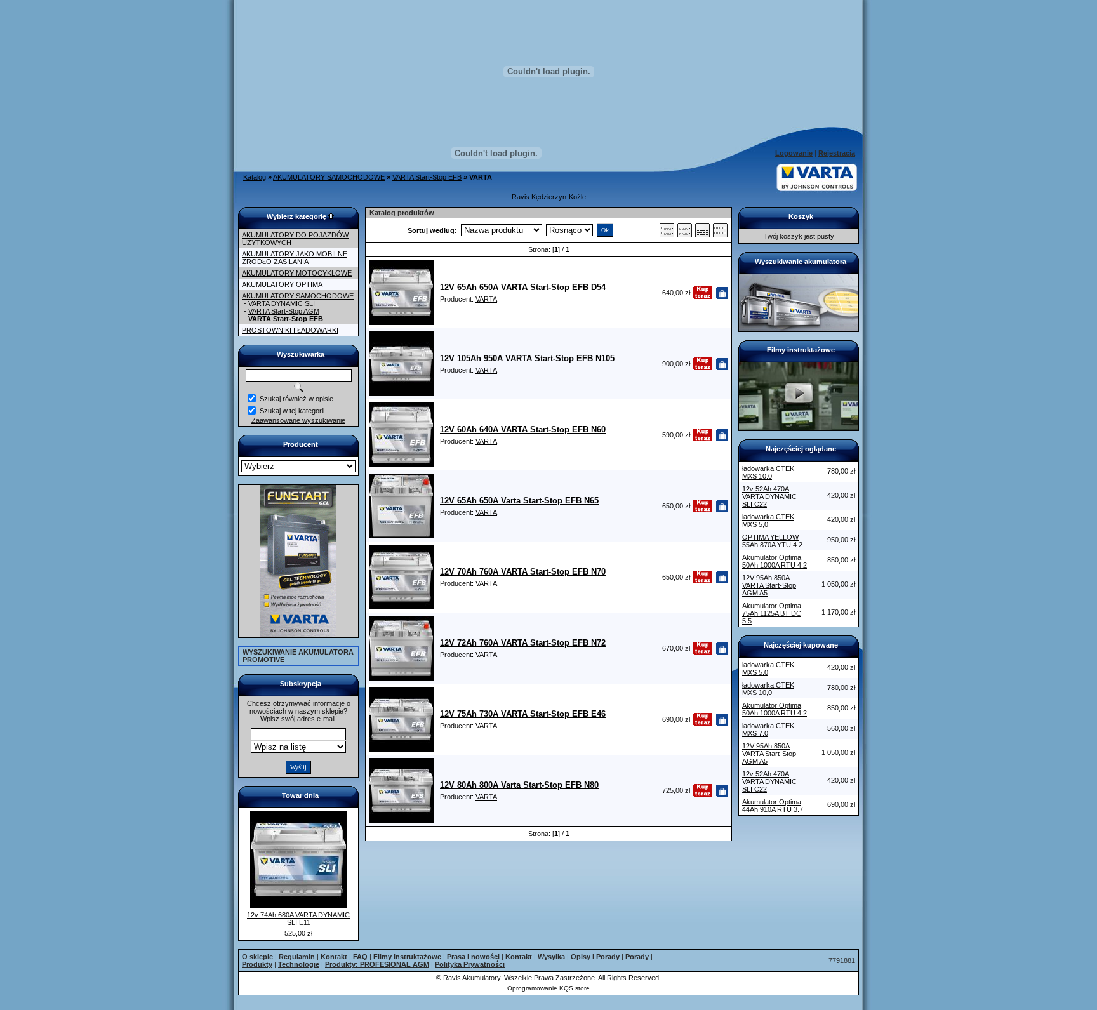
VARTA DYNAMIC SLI (281, 303)
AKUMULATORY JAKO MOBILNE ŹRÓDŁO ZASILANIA (294, 257)
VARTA (486, 299)
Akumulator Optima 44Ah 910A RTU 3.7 (772, 805)
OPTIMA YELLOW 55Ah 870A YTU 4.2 (772, 540)
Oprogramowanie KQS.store (548, 988)
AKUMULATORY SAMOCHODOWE (329, 177)
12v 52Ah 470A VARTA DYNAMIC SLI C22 (769, 496)
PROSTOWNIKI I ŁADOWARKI (290, 330)
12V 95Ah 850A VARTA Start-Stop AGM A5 (769, 585)
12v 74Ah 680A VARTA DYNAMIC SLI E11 (298, 918)
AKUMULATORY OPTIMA (282, 284)
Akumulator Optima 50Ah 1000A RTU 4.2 (774, 561)
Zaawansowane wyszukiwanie (298, 420)
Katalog (254, 177)
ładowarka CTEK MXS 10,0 (768, 472)
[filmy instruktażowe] (798, 428)
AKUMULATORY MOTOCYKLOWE (297, 273)
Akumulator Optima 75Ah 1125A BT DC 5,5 (771, 613)
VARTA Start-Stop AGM (283, 311)
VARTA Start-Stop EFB (427, 177)
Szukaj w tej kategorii (292, 411)
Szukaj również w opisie (296, 398)
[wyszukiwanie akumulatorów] (798, 329)
